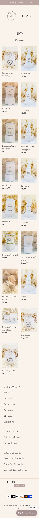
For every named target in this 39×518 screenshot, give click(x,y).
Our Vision (9, 410)
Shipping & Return (12, 437)
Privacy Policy (10, 443)
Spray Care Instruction (14, 464)
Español (19, 485)
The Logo (8, 416)
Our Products (10, 398)
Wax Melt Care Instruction (16, 470)
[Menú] (36, 16)
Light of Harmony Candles (18, 505)
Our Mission (9, 404)
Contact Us (9, 421)
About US (8, 392)
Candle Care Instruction (14, 458)
